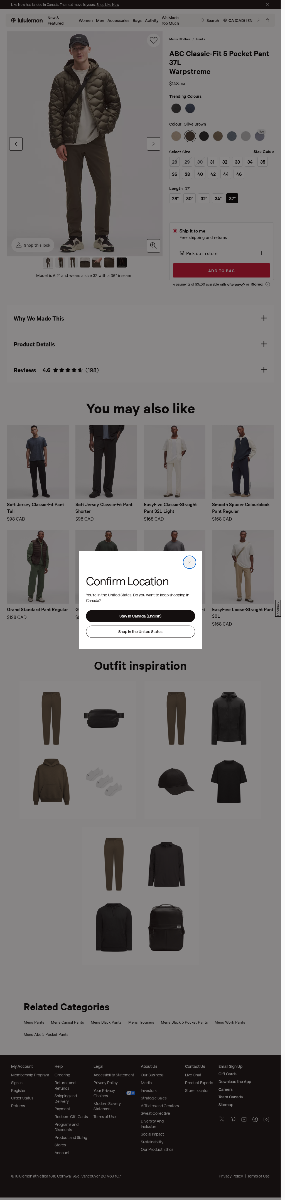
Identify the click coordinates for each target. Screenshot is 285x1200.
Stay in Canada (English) (140, 616)
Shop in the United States (140, 631)
